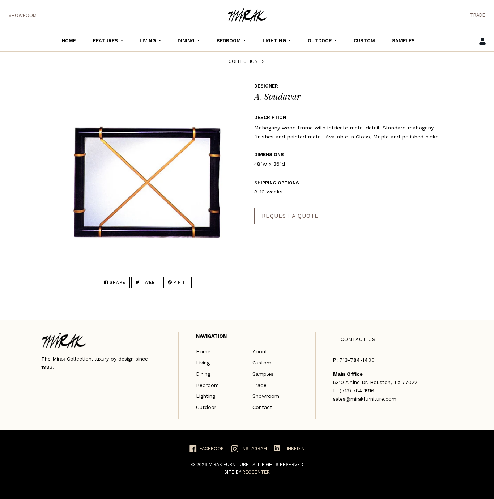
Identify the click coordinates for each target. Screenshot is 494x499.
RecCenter (256, 472)
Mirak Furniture (229, 464)
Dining (203, 374)
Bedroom (207, 385)
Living (203, 363)
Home (203, 351)
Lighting (205, 396)
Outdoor (206, 407)
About (259, 351)
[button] (108, 40)
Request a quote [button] (290, 216)
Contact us (358, 339)
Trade (477, 15)
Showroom (23, 15)
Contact (262, 407)
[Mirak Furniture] (247, 15)
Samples (262, 374)
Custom (261, 363)
